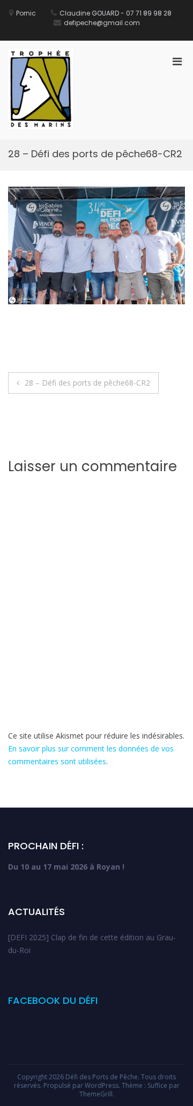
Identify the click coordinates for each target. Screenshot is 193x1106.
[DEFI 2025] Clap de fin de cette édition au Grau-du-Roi (92, 943)
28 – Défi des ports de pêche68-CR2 (87, 383)
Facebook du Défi (53, 1000)
